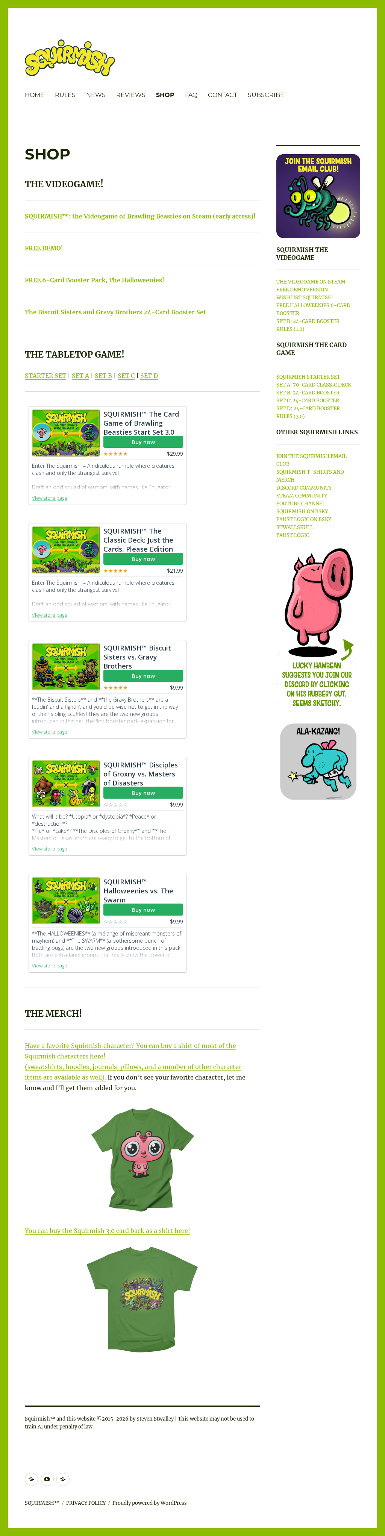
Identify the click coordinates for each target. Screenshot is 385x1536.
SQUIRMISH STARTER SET (308, 377)
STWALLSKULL (294, 527)
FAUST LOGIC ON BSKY (303, 519)
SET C (126, 375)
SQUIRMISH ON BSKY (302, 511)
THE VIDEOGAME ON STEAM (311, 282)
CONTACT (222, 95)
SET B (103, 375)
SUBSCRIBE (266, 95)
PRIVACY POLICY (86, 1503)
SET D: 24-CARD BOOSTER (308, 408)
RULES (65, 95)
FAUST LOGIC (292, 535)
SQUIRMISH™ (42, 1503)
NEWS (96, 95)
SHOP (165, 95)
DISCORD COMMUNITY (304, 488)
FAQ (191, 95)
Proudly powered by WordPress (149, 1503)
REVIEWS (131, 95)
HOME (34, 95)
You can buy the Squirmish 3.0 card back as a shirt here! (107, 1230)
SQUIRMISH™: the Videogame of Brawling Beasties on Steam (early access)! (140, 216)
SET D (149, 375)
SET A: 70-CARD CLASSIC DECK (313, 385)
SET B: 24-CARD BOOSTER (308, 321)
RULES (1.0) (290, 329)
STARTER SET (45, 375)
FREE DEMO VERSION (302, 290)
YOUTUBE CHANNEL (300, 503)
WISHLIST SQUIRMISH (304, 297)
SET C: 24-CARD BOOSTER (307, 400)
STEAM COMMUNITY (301, 496)
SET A (80, 375)
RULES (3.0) (290, 416)
